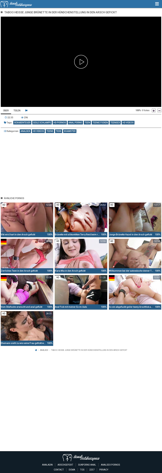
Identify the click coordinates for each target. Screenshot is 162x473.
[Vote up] (154, 110)
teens (50, 131)
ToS (82, 469)
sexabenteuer (22, 122)
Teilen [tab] (16, 110)
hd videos (128, 122)
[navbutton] (157, 4)
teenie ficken (100, 122)
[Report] (26, 110)
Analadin (47, 464)
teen (87, 122)
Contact (59, 469)
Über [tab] (6, 110)
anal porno (75, 122)
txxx (58, 131)
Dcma (72, 469)
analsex (25, 131)
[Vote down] (159, 110)
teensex (115, 122)
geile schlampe (42, 122)
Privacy (103, 469)
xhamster (70, 131)
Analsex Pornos (110, 464)
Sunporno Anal (87, 464)
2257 (91, 469)
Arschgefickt (65, 464)
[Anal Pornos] (16, 4)
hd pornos (59, 122)
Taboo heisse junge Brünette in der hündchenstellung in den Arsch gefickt (89, 350)
